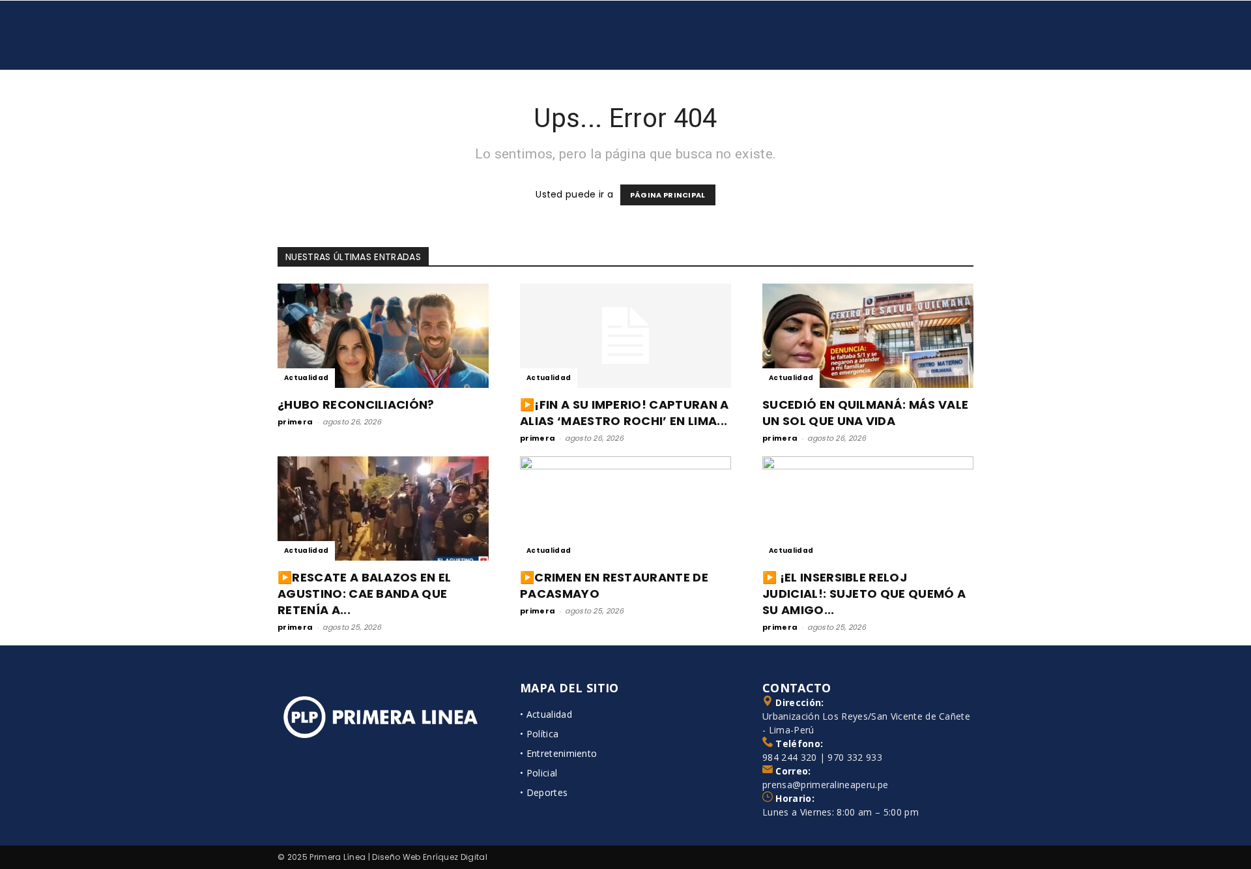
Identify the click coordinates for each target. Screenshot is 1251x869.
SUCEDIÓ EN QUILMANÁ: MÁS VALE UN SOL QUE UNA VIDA (865, 412)
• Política (539, 734)
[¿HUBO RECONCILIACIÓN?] (383, 336)
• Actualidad (546, 714)
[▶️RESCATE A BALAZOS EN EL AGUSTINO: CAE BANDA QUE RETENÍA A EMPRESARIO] (383, 508)
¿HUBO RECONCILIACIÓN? (356, 404)
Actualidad (306, 378)
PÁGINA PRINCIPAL (668, 195)
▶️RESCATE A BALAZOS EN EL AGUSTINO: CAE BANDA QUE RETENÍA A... (365, 593)
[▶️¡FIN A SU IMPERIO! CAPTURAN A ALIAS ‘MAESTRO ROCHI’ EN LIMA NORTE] (625, 336)
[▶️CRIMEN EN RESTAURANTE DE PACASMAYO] (625, 508)
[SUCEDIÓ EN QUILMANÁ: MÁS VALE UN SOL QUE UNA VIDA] (867, 336)
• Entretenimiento (558, 753)
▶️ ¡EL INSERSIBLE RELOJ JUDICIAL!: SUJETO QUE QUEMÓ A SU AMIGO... (864, 593)
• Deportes (544, 792)
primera (295, 422)
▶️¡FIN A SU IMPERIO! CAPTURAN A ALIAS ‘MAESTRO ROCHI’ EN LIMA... (624, 412)
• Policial (538, 773)
